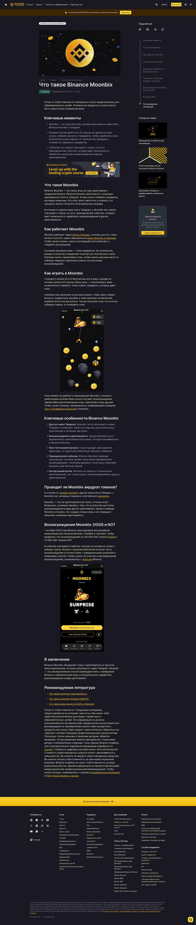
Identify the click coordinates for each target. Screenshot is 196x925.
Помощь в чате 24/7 (149, 852)
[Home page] (17, 4)
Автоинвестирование (95, 844)
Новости (62, 828)
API (142, 866)
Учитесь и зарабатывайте (124, 845)
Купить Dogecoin (120, 885)
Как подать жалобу (148, 885)
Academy (90, 835)
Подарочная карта (94, 838)
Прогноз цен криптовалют (124, 858)
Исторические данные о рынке (153, 834)
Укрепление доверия (67, 844)
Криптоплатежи (93, 828)
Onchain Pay (119, 834)
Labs (116, 831)
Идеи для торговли (148, 837)
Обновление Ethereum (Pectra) (125, 872)
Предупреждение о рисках (70, 854)
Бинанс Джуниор (93, 832)
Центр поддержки (148, 855)
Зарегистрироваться (153, 233)
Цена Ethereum (120, 855)
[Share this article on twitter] (140, 29)
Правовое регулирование (69, 835)
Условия (62, 838)
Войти (164, 4)
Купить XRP (118, 881)
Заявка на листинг (121, 822)
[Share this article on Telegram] (155, 29)
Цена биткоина (120, 852)
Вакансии (63, 822)
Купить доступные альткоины (125, 891)
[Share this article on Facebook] (147, 29)
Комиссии (145, 863)
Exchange (90, 819)
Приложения (64, 860)
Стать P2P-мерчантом (122, 819)
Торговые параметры (149, 873)
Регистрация (176, 4)
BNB (143, 825)
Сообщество (64, 851)
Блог (61, 847)
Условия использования (111, 911)
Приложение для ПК (67, 863)
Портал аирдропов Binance (151, 876)
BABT (89, 851)
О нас (61, 819)
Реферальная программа (151, 822)
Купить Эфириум (120, 888)
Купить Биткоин (120, 875)
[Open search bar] (156, 4)
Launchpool (91, 841)
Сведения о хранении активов (153, 840)
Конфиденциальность (67, 841)
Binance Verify (146, 870)
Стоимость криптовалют (123, 848)
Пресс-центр (64, 832)
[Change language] (185, 4)
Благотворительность (95, 857)
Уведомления (64, 857)
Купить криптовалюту (95, 822)
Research (90, 854)
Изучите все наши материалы (96, 801)
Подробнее (125, 12)
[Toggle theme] (190, 4)
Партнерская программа (151, 819)
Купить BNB (118, 878)
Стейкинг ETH (92, 847)
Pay (88, 825)
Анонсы (62, 825)
